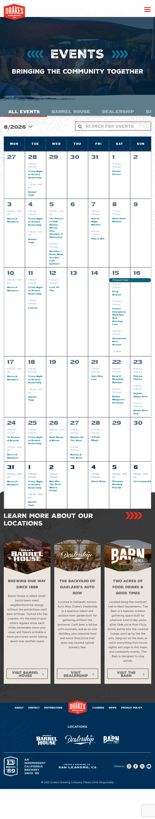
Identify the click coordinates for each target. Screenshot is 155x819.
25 (32, 422)
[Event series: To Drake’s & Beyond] (17, 433)
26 (53, 422)
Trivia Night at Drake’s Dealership (35, 174)
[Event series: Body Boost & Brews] (54, 433)
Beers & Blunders (12, 220)
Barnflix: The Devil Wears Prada (55, 486)
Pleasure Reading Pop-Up (117, 484)
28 (32, 157)
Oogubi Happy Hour (140, 395)
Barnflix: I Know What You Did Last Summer (56, 257)
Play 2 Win (98, 238)
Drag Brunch (116, 293)
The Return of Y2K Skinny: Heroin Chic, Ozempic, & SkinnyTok (56, 227)
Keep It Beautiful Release (117, 379)
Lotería (32, 307)
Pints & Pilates (137, 378)
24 (11, 422)
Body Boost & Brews (56, 439)
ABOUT (19, 707)
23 (137, 362)
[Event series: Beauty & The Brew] (81, 450)
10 (10, 273)
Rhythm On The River (77, 439)
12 (52, 273)
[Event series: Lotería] (38, 304)
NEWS (113, 707)
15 (115, 273)
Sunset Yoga (32, 193)
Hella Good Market (119, 220)
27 (74, 422)
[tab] (25, 112)
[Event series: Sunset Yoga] (33, 188)
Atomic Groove (116, 173)
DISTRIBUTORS (53, 707)
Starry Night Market (95, 221)
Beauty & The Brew (76, 456)
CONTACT (34, 707)
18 (31, 362)
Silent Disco (98, 481)
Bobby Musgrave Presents (118, 399)
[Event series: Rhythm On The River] (80, 433)
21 (94, 362)
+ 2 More (116, 351)
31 (10, 467)
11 (30, 273)
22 (116, 362)
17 (10, 362)
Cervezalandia (142, 481)
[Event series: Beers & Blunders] (12, 215)
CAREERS (98, 707)
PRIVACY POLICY (131, 707)
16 (136, 273)
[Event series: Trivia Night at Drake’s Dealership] (38, 167)
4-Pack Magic (95, 439)
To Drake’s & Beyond (13, 439)
